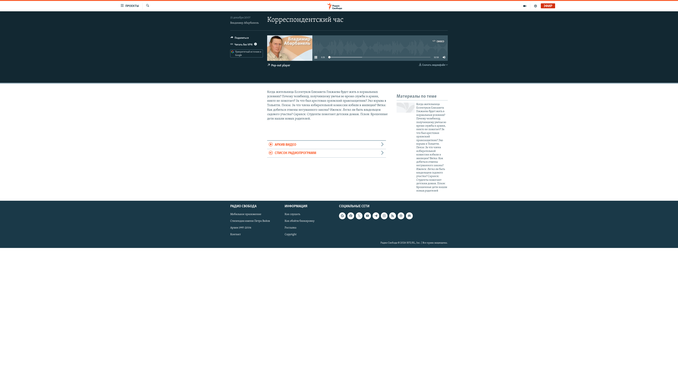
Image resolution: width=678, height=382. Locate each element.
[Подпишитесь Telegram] (376, 216)
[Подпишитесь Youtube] (367, 216)
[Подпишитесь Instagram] (384, 216)
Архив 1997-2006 (240, 228)
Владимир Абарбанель (244, 23)
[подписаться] (409, 216)
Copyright (290, 234)
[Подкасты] (401, 216)
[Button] (239, 38)
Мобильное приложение (245, 214)
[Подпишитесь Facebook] (350, 216)
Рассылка (290, 228)
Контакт (235, 234)
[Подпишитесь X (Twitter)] (359, 216)
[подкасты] (535, 6)
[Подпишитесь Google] (342, 216)
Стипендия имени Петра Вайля (250, 221)
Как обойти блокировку (299, 221)
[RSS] (392, 216)
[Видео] (524, 6)
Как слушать (292, 214)
